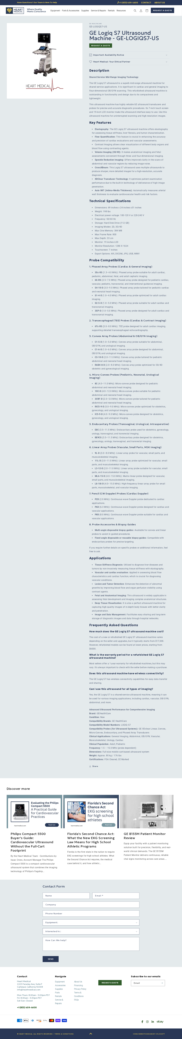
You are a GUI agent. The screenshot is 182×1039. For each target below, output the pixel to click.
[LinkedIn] (152, 1021)
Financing (78, 985)
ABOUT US (159, 2)
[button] (55, 11)
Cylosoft (160, 1034)
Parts (57, 992)
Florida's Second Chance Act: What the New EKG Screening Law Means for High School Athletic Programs (91, 840)
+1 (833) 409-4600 (128, 2)
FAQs (76, 1000)
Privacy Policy (80, 989)
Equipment (60, 981)
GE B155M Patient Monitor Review (145, 836)
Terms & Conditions (64, 1034)
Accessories (60, 985)
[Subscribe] (162, 983)
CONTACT (146, 2)
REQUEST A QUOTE (162, 10)
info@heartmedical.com (28, 989)
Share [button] (95, 766)
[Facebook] (142, 1021)
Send (51, 959)
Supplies (59, 989)
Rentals (58, 996)
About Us (78, 981)
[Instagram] (147, 1021)
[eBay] (160, 1021)
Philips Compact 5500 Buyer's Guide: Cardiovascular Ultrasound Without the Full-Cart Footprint (32, 842)
